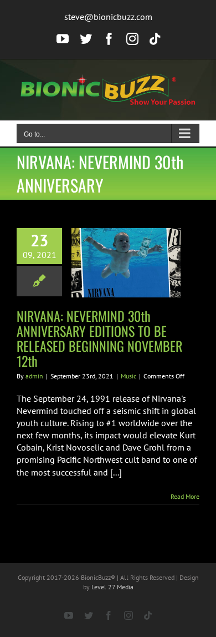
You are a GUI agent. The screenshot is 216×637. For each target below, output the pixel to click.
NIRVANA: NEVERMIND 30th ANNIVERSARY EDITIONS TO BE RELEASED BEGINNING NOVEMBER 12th (99, 338)
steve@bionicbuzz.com (108, 16)
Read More (185, 496)
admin (34, 376)
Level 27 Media (112, 587)
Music (128, 376)
